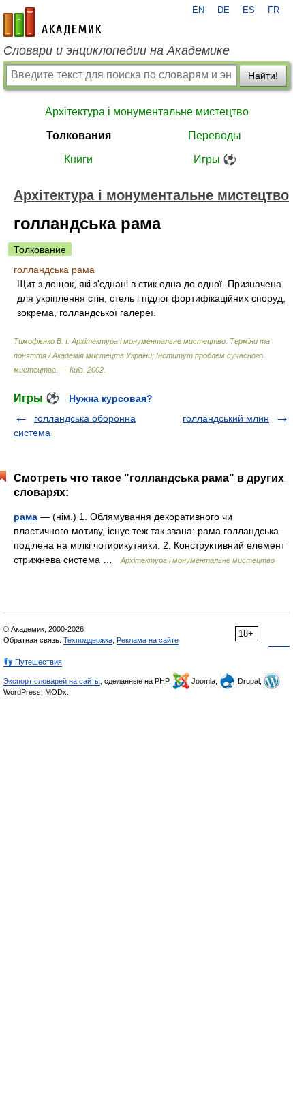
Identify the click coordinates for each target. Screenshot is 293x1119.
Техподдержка (87, 640)
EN (198, 10)
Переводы (214, 135)
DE (223, 10)
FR (273, 10)
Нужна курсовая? (111, 398)
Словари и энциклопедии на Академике (116, 50)
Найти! (263, 75)
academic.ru (52, 22)
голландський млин (226, 418)
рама (25, 516)
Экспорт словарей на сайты (51, 681)
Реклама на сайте (148, 640)
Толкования (78, 135)
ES (249, 10)
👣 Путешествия (32, 662)
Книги (78, 159)
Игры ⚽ (215, 159)
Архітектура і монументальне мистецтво (147, 111)
